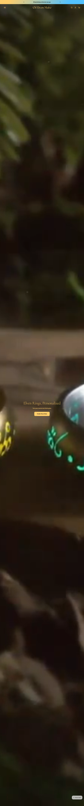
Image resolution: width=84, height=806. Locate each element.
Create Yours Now (42, 414)
